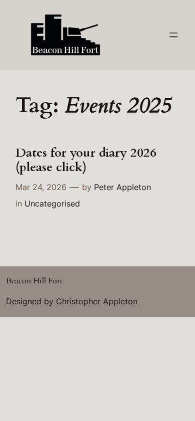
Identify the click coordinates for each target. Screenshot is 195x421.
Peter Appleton (122, 187)
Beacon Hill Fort (34, 280)
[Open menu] (174, 35)
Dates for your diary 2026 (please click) (86, 160)
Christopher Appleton (97, 301)
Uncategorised (52, 204)
